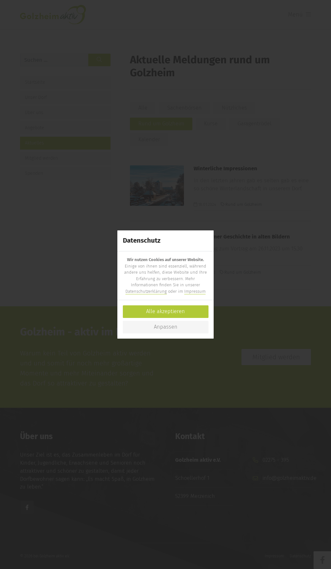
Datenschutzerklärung (146, 291)
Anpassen (165, 327)
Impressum (195, 291)
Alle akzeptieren (165, 311)
